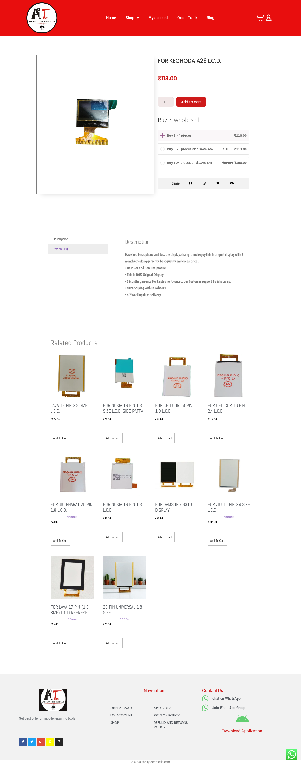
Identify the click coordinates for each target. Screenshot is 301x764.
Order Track (187, 18)
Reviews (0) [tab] (60, 248)
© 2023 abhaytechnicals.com (150, 762)
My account (158, 18)
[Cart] (260, 17)
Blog (210, 18)
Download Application (242, 731)
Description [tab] (60, 239)
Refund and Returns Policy (171, 724)
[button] (190, 183)
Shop (130, 18)
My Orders (163, 708)
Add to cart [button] (60, 438)
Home (111, 18)
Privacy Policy (167, 715)
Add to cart (191, 101)
